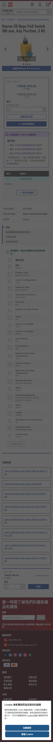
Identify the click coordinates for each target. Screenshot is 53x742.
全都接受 (27, 727)
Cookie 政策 (32, 715)
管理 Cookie (27, 734)
